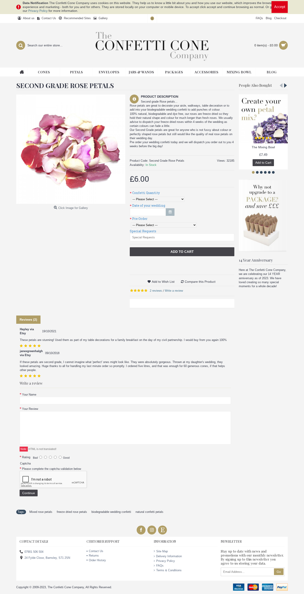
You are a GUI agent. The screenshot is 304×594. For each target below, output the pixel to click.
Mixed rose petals (40, 512)
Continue (28, 493)
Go (279, 571)
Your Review (30, 408)
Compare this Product (200, 281)
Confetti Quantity (146, 193)
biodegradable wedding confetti (111, 512)
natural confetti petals (149, 512)
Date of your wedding (148, 205)
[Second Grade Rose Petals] (70, 149)
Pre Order (140, 219)
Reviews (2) (28, 319)
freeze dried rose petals (72, 512)
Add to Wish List (163, 281)
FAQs (160, 565)
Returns (94, 555)
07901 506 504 (33, 551)
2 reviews (156, 290)
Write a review (174, 290)
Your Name (29, 394)
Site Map (162, 551)
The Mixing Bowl (263, 147)
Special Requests (143, 231)
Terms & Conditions (169, 570)
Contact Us (96, 551)
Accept (279, 7)
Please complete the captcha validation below (51, 468)
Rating (26, 457)
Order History (97, 560)
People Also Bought (255, 85)
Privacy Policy (38, 10)
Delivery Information (169, 556)
